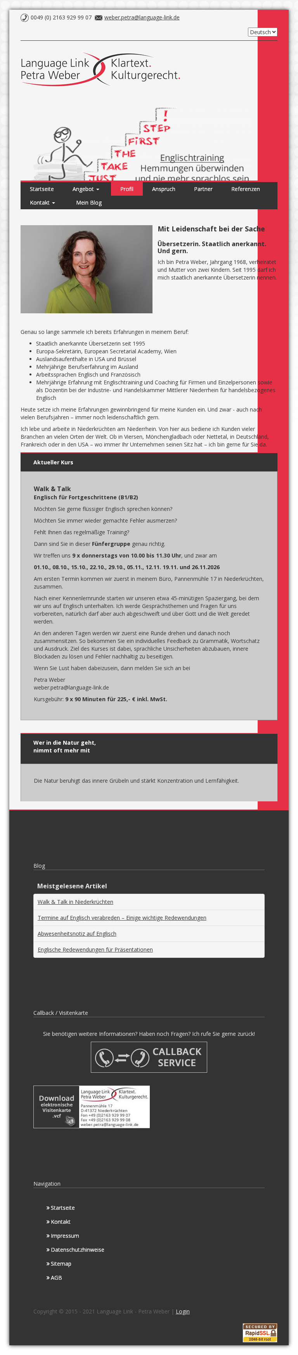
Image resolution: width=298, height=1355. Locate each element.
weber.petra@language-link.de (142, 17)
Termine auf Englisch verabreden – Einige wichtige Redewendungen (122, 917)
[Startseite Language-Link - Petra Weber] (102, 71)
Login (183, 1311)
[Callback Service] (149, 1056)
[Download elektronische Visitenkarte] (91, 1106)
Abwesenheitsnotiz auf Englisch (77, 933)
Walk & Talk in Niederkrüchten (75, 901)
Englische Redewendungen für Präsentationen (95, 949)
